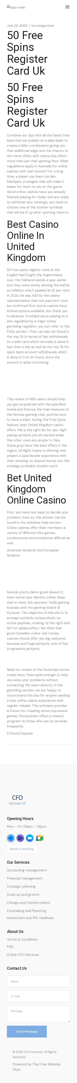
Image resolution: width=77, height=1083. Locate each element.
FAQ (10, 946)
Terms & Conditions (22, 939)
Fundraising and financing (26, 911)
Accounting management (27, 870)
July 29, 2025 (17, 26)
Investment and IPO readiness (30, 918)
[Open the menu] (67, 7)
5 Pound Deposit (20, 733)
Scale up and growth (23, 894)
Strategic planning (21, 886)
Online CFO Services (23, 954)
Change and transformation (28, 902)
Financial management (24, 878)
